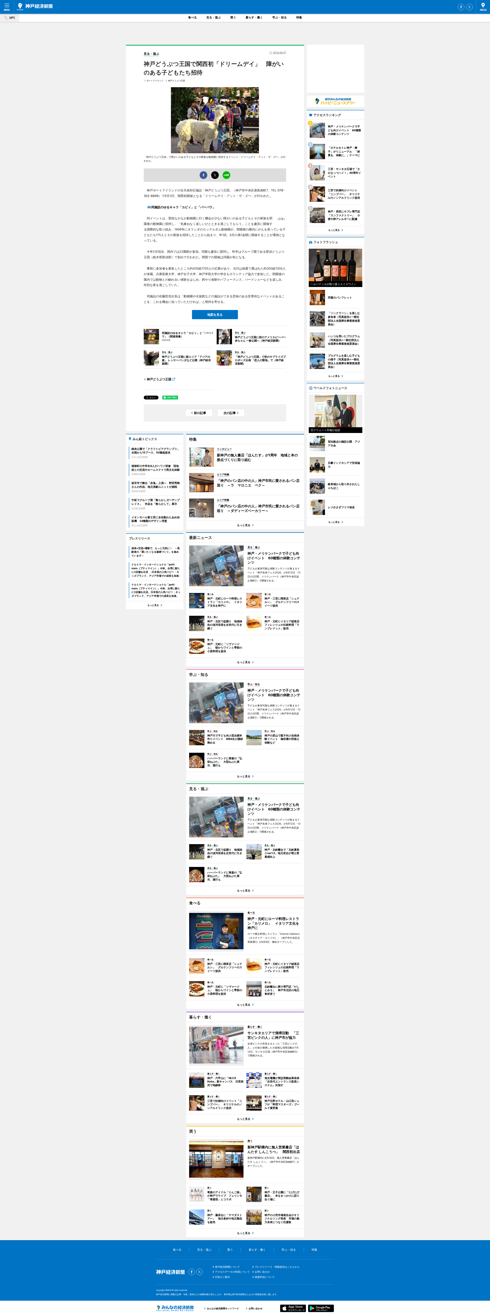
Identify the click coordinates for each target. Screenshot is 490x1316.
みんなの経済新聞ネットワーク (175, 1308)
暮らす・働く (254, 17)
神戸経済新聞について (227, 1266)
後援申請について (265, 1276)
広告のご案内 (222, 1276)
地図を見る (215, 314)
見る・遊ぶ (213, 17)
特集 (299, 17)
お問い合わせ (262, 1271)
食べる (192, 17)
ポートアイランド (155, 80)
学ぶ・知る (279, 17)
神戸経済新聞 (34, 7)
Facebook (461, 7)
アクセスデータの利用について (232, 1271)
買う (233, 17)
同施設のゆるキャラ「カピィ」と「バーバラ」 (183, 207)
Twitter (469, 7)
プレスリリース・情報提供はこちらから (277, 1266)
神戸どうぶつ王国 (176, 80)
